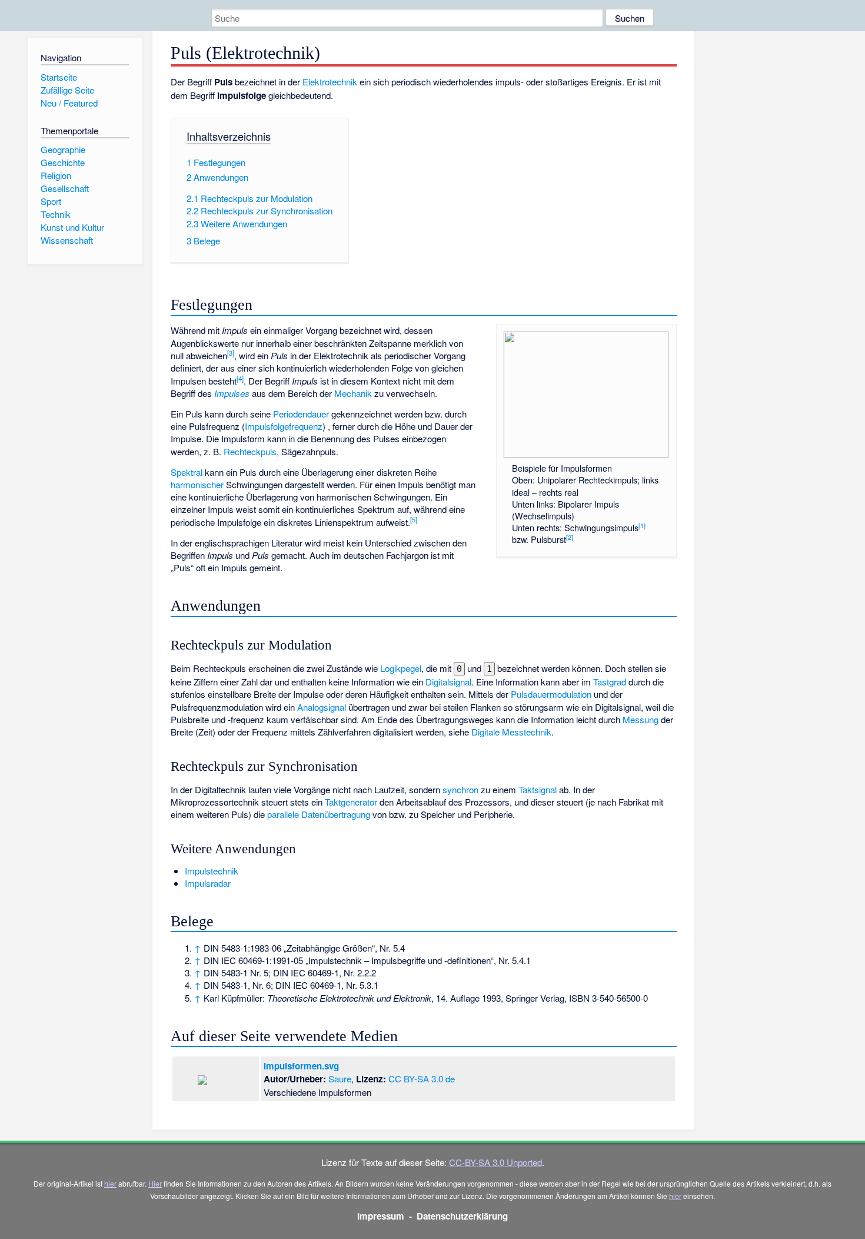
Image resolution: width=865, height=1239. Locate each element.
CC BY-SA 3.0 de (421, 1078)
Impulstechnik (211, 870)
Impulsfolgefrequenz (283, 426)
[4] (240, 378)
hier (110, 1183)
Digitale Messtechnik (511, 731)
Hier (155, 1183)
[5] (413, 519)
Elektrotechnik (329, 81)
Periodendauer (301, 414)
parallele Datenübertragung (318, 814)
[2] (569, 537)
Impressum (380, 1216)
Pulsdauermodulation (551, 694)
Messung (640, 719)
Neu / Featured (69, 103)
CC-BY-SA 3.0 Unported (495, 1162)
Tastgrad (609, 681)
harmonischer (197, 484)
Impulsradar (208, 883)
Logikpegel (400, 668)
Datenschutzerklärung (462, 1216)
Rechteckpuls (250, 451)
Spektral (186, 472)
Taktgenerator (351, 802)
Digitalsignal (448, 681)
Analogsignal (321, 707)
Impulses (231, 393)
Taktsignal (537, 789)
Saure (339, 1078)
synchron (460, 789)
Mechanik (353, 393)
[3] (230, 352)
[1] (642, 525)
